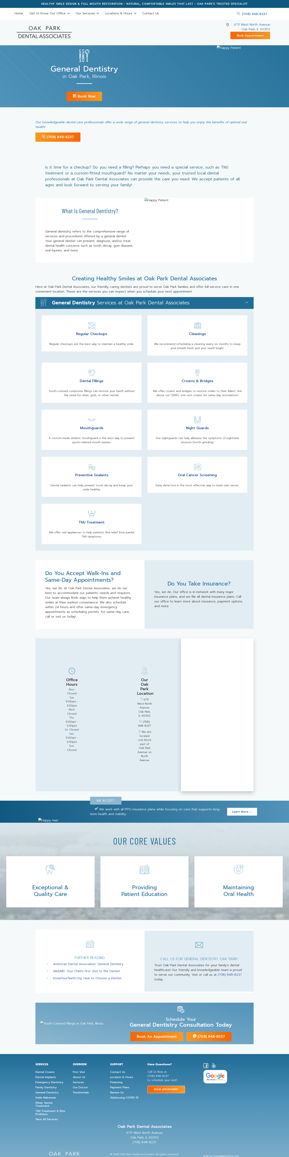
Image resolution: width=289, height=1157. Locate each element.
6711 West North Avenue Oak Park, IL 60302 (252, 27)
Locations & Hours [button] (119, 13)
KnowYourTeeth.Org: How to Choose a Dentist (87, 978)
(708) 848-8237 (254, 14)
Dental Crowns (45, 1072)
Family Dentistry (46, 1087)
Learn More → (242, 812)
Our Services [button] (86, 13)
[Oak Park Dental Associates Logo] (44, 30)
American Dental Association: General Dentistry (88, 964)
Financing (116, 1082)
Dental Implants (45, 1077)
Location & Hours (121, 1077)
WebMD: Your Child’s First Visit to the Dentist (86, 971)
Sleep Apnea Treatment (43, 1104)
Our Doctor (80, 1087)
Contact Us (150, 13)
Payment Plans (119, 1087)
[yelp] (213, 1066)
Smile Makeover (45, 1097)
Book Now (86, 96)
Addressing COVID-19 (124, 1097)
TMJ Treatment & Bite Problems (50, 1113)
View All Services (46, 1119)
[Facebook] (205, 1066)
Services (78, 1082)
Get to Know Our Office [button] (48, 13)
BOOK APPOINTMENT (166, 1089)
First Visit (79, 1072)
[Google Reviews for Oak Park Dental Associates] (215, 1076)
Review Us (117, 1092)
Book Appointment (250, 35)
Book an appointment (157, 1036)
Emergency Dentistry (49, 1082)
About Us (79, 1077)
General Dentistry (47, 1092)
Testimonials (81, 1092)
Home (19, 13)
